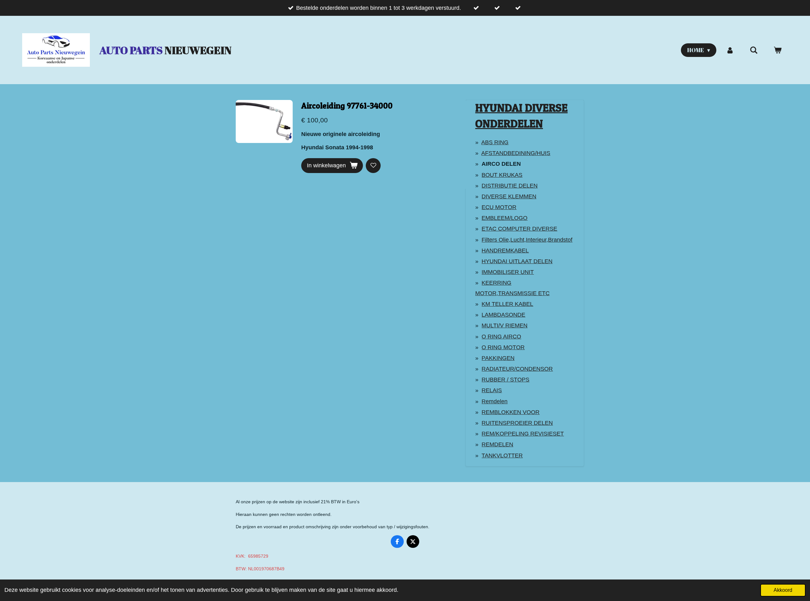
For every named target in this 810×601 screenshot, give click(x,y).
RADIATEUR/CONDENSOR (517, 369)
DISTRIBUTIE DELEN (510, 186)
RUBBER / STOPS (505, 379)
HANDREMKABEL (505, 250)
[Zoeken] (754, 50)
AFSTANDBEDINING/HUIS (515, 153)
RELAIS (492, 390)
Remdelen (495, 401)
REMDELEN (497, 444)
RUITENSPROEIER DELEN (517, 423)
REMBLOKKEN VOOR (510, 412)
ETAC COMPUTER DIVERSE (519, 229)
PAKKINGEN (498, 358)
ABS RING (494, 142)
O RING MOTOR (503, 347)
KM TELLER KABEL (507, 304)
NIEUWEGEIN (165, 50)
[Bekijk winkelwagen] (777, 50)
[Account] (730, 50)
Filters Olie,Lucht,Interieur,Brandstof (527, 240)
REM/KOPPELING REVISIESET (523, 434)
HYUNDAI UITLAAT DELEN (517, 261)
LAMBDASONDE (503, 315)
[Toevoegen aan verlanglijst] (373, 165)
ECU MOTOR (499, 207)
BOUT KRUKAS (502, 175)
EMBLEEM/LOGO (504, 218)
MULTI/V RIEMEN (504, 325)
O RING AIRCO (501, 336)
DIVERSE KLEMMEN (509, 196)
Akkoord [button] (783, 590)
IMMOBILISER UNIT (508, 272)
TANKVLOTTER (502, 455)
